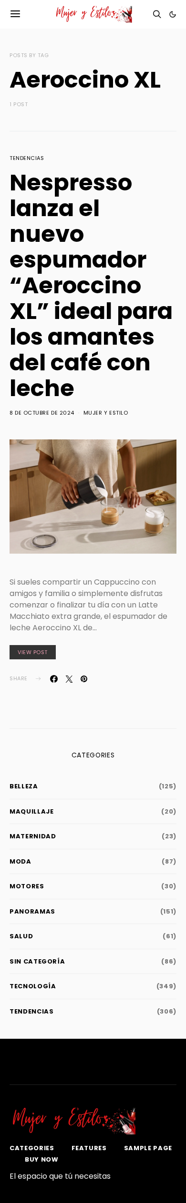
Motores (27, 886)
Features (89, 1148)
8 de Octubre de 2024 (42, 413)
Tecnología (33, 986)
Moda (20, 861)
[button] (172, 14)
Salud (21, 936)
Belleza (24, 786)
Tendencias (27, 158)
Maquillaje (32, 811)
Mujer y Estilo (105, 413)
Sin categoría (37, 961)
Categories (32, 1148)
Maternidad (33, 836)
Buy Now (42, 1159)
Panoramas (32, 911)
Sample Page (148, 1148)
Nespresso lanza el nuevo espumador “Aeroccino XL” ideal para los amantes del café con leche (91, 285)
